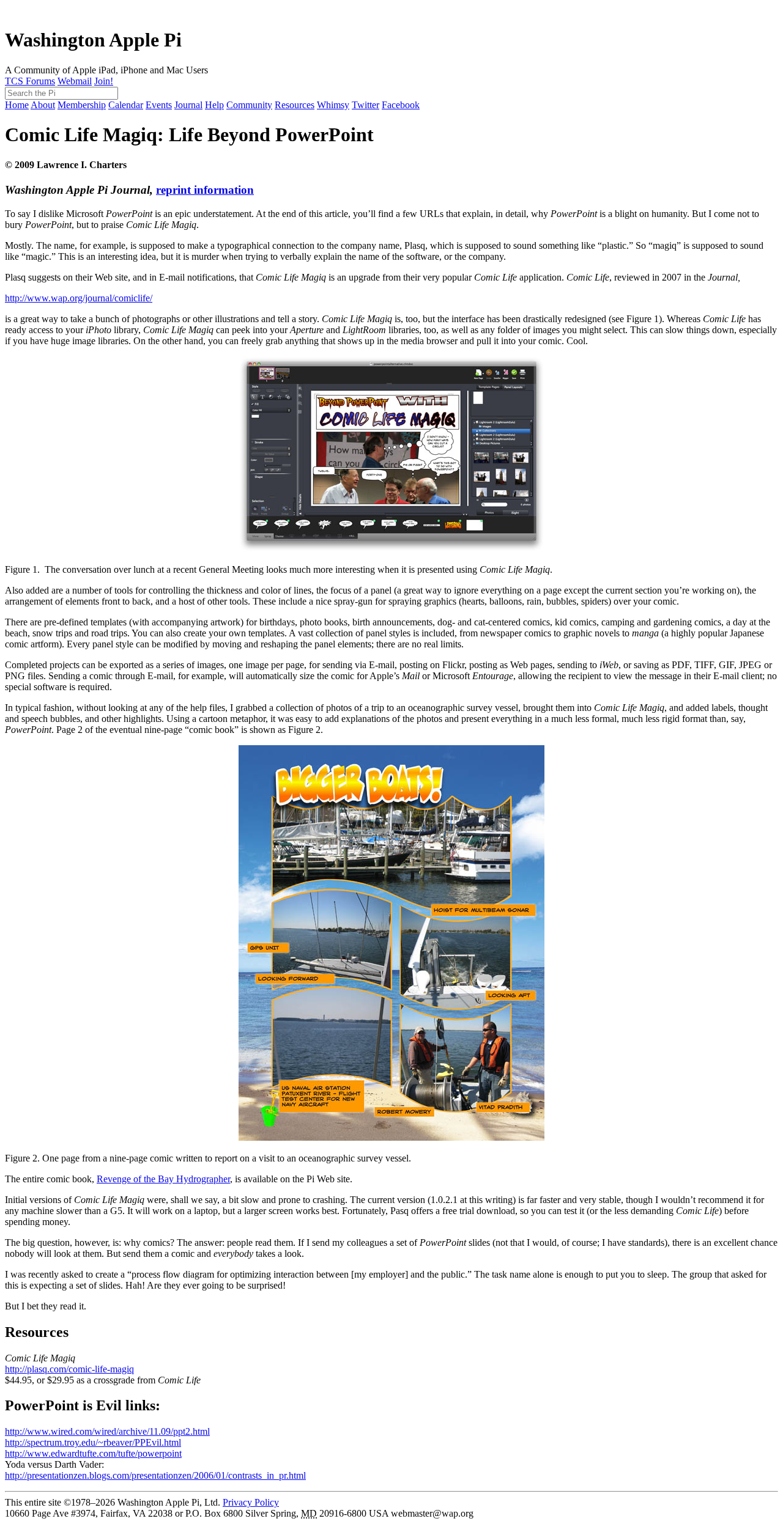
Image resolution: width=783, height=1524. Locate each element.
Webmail (75, 81)
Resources (294, 105)
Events (159, 105)
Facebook (401, 105)
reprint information (205, 189)
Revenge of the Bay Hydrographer (163, 1179)
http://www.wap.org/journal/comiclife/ (78, 298)
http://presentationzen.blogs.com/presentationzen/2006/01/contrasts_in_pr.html (155, 1475)
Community (249, 105)
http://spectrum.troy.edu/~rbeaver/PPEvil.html (93, 1442)
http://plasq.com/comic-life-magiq (69, 1369)
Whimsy (333, 105)
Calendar (125, 105)
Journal (188, 105)
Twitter (365, 105)
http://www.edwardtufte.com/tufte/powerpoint (93, 1453)
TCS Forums (30, 81)
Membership (82, 105)
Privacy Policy (251, 1502)
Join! (103, 81)
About (43, 105)
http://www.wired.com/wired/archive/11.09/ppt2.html (107, 1431)
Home (17, 105)
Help (214, 105)
